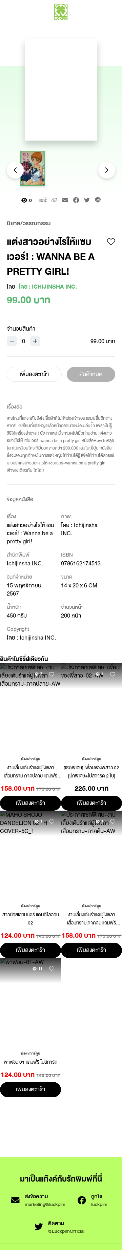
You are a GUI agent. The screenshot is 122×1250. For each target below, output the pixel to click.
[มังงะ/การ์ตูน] (30, 758)
